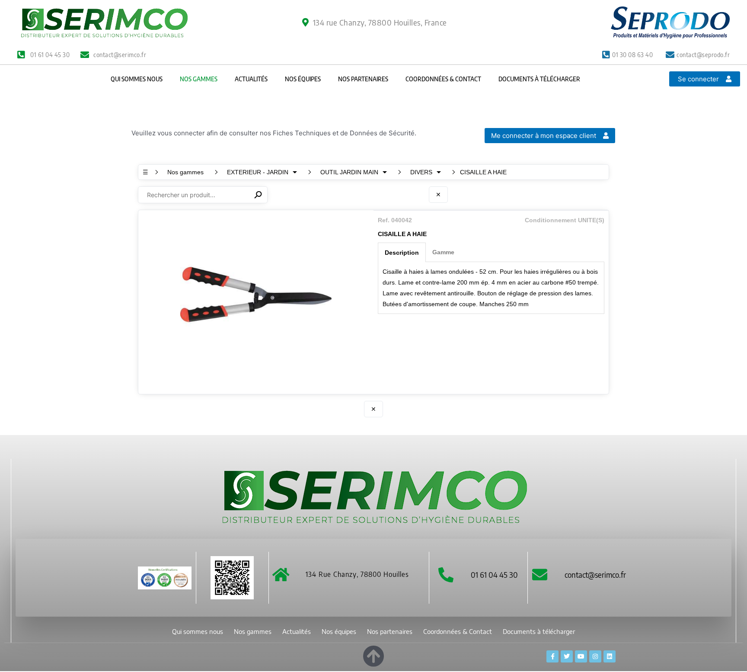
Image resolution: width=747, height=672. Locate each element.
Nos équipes (303, 79)
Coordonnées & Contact (443, 79)
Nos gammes (198, 79)
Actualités (251, 79)
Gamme (443, 252)
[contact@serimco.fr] (539, 574)
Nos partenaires (363, 79)
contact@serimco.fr (595, 574)
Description (402, 252)
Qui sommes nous (137, 79)
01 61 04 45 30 (494, 574)
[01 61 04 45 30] (445, 574)
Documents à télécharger (539, 79)
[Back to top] (373, 654)
